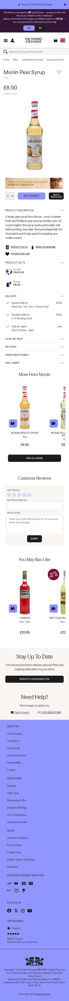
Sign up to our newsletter (35, 679)
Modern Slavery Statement (21, 859)
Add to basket (13, 423)
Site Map (11, 786)
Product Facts (15, 262)
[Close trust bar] (65, 4)
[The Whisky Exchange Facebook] (9, 911)
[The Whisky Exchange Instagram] (23, 911)
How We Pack (14, 338)
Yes (29, 28)
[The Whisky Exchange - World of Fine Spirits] (33, 40)
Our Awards (13, 748)
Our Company (14, 733)
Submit (34, 538)
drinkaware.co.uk (42, 994)
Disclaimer (12, 362)
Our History (13, 741)
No (40, 28)
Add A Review (13, 490)
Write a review (13, 512)
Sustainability (14, 762)
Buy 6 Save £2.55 (56, 196)
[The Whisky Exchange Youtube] (29, 911)
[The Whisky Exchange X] (16, 911)
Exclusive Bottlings (17, 807)
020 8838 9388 (51, 712)
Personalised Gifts (16, 800)
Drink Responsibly (17, 355)
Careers (11, 769)
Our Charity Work (16, 755)
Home (6, 59)
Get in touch (22, 712)
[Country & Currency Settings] (62, 40)
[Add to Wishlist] (59, 72)
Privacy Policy (14, 845)
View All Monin (34, 458)
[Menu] (6, 40)
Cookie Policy (14, 852)
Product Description (19, 210)
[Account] (12, 40)
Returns (10, 346)
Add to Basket (31, 196)
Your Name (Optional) (17, 500)
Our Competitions (16, 814)
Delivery (10, 296)
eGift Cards (13, 793)
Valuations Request (17, 822)
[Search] (6, 51)
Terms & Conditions (17, 838)
